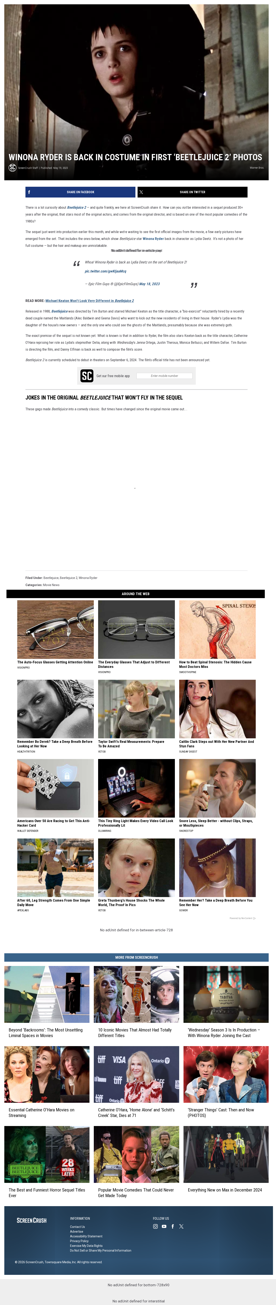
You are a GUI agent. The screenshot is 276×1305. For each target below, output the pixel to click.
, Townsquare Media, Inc (59, 1262)
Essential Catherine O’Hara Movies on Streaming (41, 1112)
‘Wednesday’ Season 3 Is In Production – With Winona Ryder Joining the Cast (224, 1032)
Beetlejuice (59, 311)
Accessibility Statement (86, 1236)
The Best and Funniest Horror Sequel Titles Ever (47, 1192)
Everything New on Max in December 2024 (225, 1190)
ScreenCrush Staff (28, 168)
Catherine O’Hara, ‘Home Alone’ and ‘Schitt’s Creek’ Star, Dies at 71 (136, 1112)
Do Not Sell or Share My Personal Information (100, 1250)
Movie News (51, 585)
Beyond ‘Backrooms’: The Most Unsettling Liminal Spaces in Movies (46, 1032)
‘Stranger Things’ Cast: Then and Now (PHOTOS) (221, 1112)
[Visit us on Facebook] (174, 1226)
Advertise (76, 1231)
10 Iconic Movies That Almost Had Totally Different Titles (135, 1032)
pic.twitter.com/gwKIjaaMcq (105, 271)
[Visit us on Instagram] (157, 1226)
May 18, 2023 (149, 284)
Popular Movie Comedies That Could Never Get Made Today (136, 1192)
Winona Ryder (153, 238)
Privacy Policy (79, 1241)
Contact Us (77, 1227)
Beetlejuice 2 (76, 207)
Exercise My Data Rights (86, 1245)
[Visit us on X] (183, 1226)
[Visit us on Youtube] (166, 1226)
